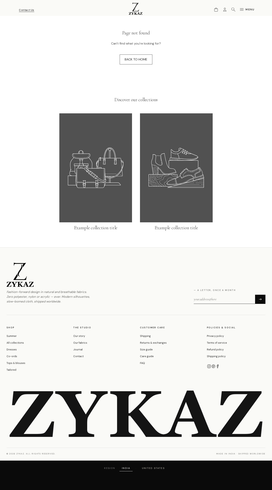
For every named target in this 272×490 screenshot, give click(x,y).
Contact (78, 356)
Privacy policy (215, 336)
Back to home (136, 59)
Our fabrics (80, 342)
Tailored (11, 369)
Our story (79, 336)
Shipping (145, 336)
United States (153, 468)
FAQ (142, 363)
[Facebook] (218, 366)
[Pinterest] (213, 366)
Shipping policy (216, 356)
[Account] (225, 9)
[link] (95, 172)
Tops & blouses (16, 363)
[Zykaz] (136, 9)
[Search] (233, 9)
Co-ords (12, 356)
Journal (78, 349)
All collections (15, 342)
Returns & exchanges (153, 342)
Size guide (146, 349)
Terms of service (217, 342)
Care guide (147, 356)
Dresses (12, 349)
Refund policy (215, 349)
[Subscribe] (260, 299)
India (126, 468)
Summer (12, 336)
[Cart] (216, 9)
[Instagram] (209, 366)
